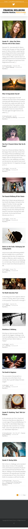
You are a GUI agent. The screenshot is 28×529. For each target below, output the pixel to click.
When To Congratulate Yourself (10, 94)
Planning (16, 482)
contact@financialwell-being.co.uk (16, 1)
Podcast (7, 67)
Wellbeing (12, 67)
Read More (4, 68)
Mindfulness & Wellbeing (9, 329)
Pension (12, 482)
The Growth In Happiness (9, 372)
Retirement (4, 483)
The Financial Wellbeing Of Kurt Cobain (13, 196)
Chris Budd (6, 168)
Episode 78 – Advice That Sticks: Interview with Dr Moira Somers (11, 42)
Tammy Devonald (7, 66)
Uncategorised (9, 117)
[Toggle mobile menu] (25, 14)
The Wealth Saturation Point (10, 293)
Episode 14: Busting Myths (9, 460)
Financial (23, 433)
